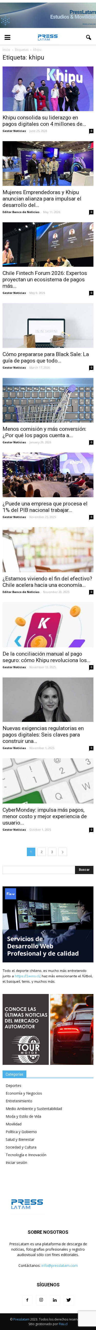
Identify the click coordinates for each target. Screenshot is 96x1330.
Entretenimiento (19, 1100)
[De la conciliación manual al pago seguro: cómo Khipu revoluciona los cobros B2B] (48, 624)
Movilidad (14, 1124)
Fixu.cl (63, 1324)
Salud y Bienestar (20, 1139)
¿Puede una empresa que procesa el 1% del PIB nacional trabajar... (45, 507)
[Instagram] (41, 1300)
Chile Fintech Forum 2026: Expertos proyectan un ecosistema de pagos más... (45, 279)
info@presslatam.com (59, 1265)
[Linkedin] (55, 1300)
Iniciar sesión (16, 1162)
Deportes (13, 1085)
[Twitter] (69, 1300)
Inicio (6, 49)
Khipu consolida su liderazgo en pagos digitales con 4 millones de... (44, 120)
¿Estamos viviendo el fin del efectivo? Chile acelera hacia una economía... (47, 582)
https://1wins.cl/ (27, 976)
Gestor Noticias (14, 131)
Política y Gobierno (21, 1131)
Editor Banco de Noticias (21, 212)
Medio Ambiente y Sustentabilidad (34, 1108)
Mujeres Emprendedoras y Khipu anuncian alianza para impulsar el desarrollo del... (42, 198)
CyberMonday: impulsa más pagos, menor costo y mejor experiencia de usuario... (45, 816)
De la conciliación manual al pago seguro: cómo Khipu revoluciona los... (47, 657)
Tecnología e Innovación (26, 1154)
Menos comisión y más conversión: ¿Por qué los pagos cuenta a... (44, 432)
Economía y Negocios (24, 1093)
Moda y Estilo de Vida (23, 1116)
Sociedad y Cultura (21, 1147)
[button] (89, 37)
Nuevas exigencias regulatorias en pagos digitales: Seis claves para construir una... (43, 734)
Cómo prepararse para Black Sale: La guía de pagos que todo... (46, 357)
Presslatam (21, 1319)
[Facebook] (27, 1300)
